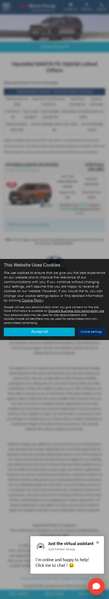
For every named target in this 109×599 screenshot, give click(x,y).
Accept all (39, 332)
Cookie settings (91, 331)
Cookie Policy (32, 301)
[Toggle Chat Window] (96, 586)
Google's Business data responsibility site (76, 311)
